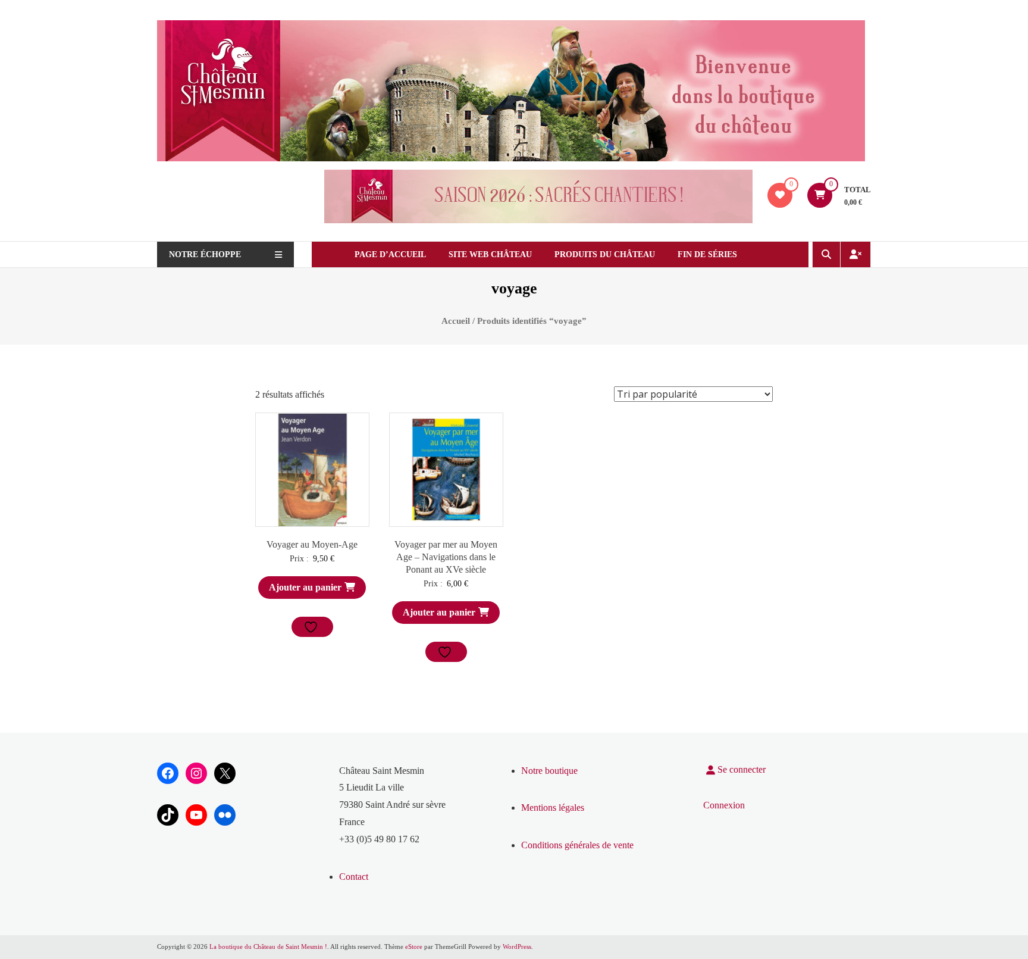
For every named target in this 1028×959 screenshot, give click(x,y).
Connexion (724, 805)
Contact (353, 876)
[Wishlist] (780, 195)
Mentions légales (552, 807)
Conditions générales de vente (577, 845)
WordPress (517, 946)
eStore (413, 946)
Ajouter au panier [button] (305, 587)
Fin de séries (707, 254)
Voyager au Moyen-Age (312, 544)
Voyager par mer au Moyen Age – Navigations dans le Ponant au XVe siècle (445, 556)
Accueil (455, 321)
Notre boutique (549, 771)
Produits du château (604, 254)
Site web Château (490, 254)
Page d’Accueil (390, 254)
